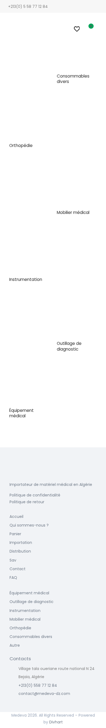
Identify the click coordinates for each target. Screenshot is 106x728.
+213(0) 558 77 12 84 (37, 685)
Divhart (56, 722)
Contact (18, 569)
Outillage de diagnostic (69, 346)
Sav (13, 560)
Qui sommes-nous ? (29, 525)
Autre (15, 645)
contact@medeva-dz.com (44, 693)
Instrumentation (25, 279)
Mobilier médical (73, 212)
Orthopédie (21, 145)
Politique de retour (27, 502)
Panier (15, 534)
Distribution (20, 551)
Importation (21, 542)
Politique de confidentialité (35, 495)
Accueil (16, 516)
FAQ (13, 577)
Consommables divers (73, 78)
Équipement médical (21, 413)
